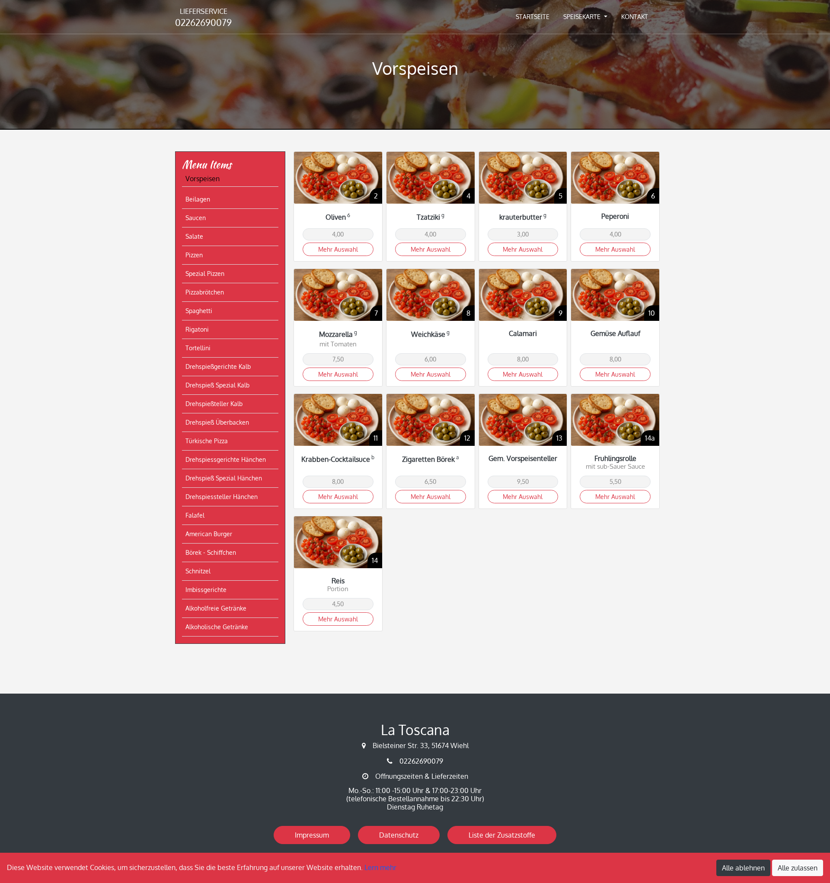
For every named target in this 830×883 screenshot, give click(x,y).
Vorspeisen (202, 178)
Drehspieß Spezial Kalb (217, 385)
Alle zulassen (797, 868)
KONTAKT (634, 16)
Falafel (194, 515)
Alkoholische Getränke (216, 626)
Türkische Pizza (206, 441)
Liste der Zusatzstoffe (502, 835)
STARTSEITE (532, 16)
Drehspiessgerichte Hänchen (225, 459)
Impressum (312, 835)
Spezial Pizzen (204, 273)
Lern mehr (380, 867)
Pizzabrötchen (204, 292)
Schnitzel (198, 571)
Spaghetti (198, 310)
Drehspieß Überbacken (217, 422)
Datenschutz (398, 835)
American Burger (208, 533)
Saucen (195, 217)
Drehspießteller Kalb (214, 403)
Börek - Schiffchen (210, 552)
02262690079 (203, 17)
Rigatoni (197, 329)
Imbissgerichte (206, 589)
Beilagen (197, 199)
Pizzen (194, 255)
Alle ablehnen (743, 868)
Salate (194, 236)
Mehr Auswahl (338, 249)
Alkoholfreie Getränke (215, 608)
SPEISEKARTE (582, 16)
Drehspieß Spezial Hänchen (223, 478)
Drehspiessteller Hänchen (221, 496)
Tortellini (198, 348)
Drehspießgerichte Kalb (218, 366)
